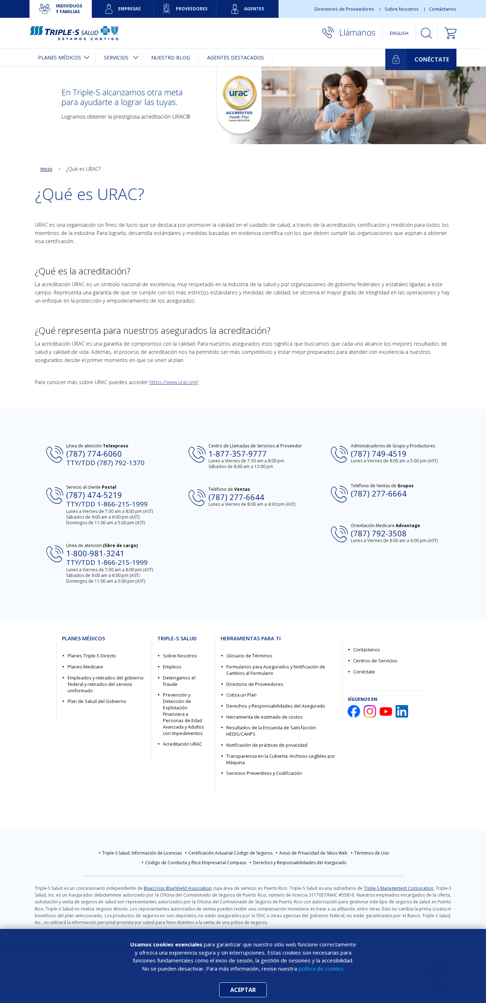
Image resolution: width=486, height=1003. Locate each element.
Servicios (116, 57)
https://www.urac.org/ (174, 382)
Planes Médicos (59, 57)
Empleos (172, 666)
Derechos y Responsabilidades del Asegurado (275, 706)
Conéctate (364, 671)
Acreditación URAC (182, 744)
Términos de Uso (371, 853)
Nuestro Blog (170, 57)
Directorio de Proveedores (254, 684)
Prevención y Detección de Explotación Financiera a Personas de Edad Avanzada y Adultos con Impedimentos (183, 714)
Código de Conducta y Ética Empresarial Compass (195, 863)
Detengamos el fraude (179, 680)
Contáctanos (442, 9)
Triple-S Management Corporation (399, 888)
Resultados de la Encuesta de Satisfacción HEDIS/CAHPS (271, 730)
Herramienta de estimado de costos (264, 717)
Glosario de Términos (249, 655)
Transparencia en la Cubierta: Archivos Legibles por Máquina (280, 759)
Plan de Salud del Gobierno (97, 701)
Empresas (129, 9)
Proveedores (191, 9)
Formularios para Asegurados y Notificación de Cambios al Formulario (275, 669)
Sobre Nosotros (402, 9)
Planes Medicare (85, 666)
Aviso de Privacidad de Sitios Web (313, 853)
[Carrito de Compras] (447, 33)
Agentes (254, 9)
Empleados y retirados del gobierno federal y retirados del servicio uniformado (106, 684)
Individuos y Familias (69, 9)
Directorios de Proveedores (344, 9)
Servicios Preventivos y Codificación (264, 773)
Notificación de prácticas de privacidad (266, 745)
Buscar (426, 33)
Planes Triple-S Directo (92, 655)
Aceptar (243, 990)
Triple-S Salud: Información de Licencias (142, 853)
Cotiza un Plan (241, 695)
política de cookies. (321, 968)
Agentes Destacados (235, 57)
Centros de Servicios (375, 660)
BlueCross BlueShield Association (178, 888)
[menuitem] (62, 57)
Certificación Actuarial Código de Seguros (231, 853)
